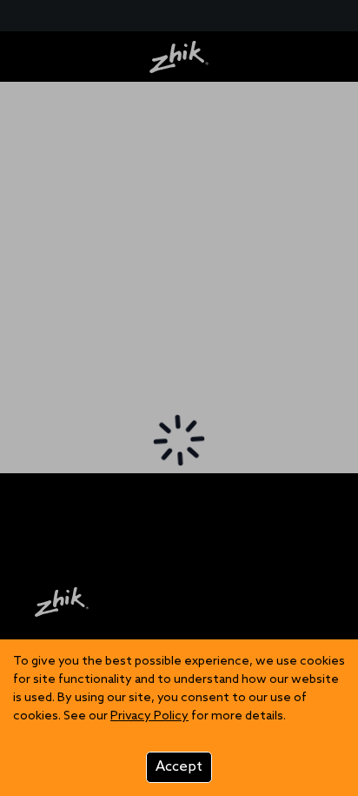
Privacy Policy (149, 716)
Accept (179, 767)
